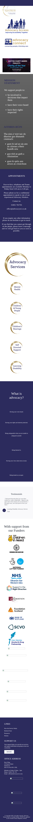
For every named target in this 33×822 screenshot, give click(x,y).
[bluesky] (19, 3)
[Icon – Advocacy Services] (16, 253)
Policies (6, 735)
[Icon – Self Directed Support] (16, 341)
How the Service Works (10, 728)
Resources (7, 733)
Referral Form (8, 731)
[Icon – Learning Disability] (16, 361)
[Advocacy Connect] (16, 36)
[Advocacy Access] (16, 19)
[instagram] (16, 3)
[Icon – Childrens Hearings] (16, 322)
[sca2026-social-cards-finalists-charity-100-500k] (16, 59)
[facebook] (13, 3)
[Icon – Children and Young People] (16, 302)
